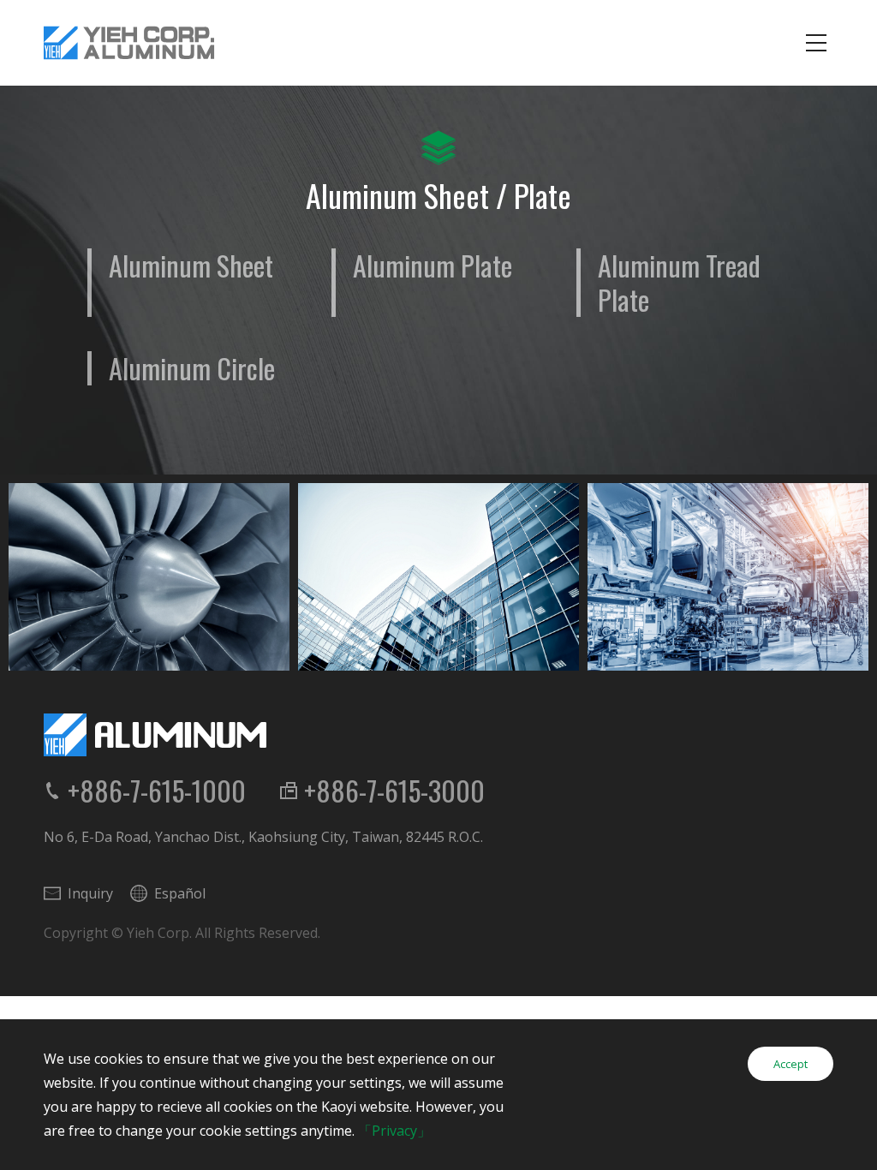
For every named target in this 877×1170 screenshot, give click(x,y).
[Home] (129, 42)
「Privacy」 (394, 1130)
